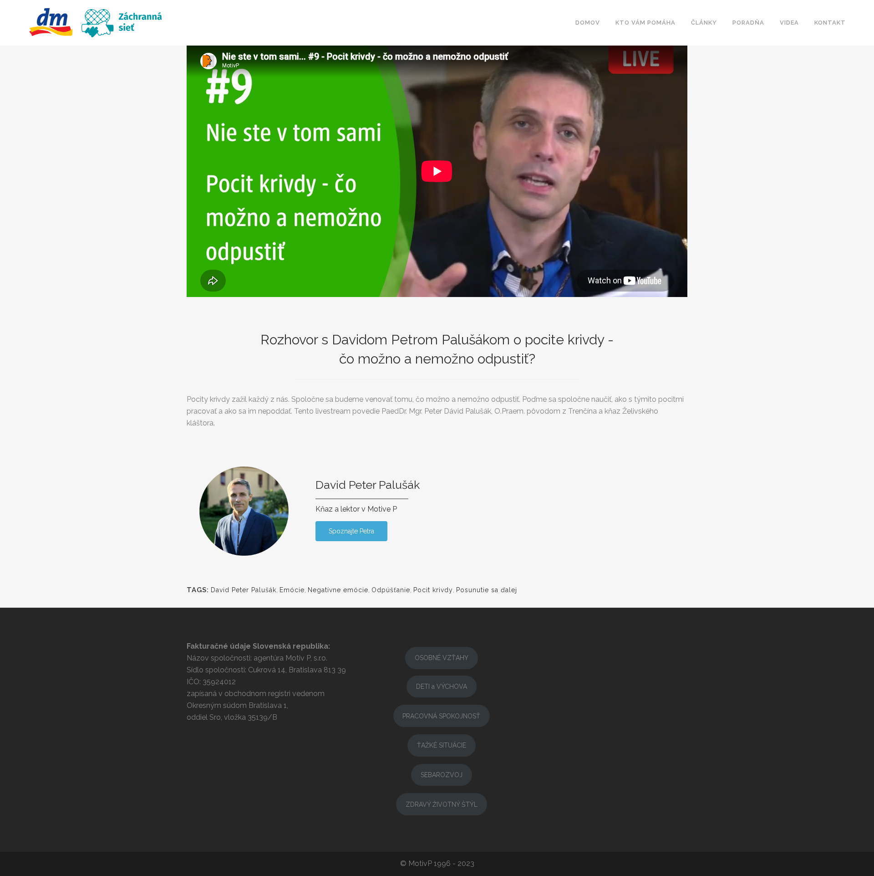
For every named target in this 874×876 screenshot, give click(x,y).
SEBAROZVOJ (441, 775)
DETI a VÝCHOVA (441, 686)
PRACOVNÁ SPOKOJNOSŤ (441, 716)
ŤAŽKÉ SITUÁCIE (441, 745)
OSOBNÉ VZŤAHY (441, 657)
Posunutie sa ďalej (486, 590)
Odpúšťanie (390, 590)
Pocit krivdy (433, 590)
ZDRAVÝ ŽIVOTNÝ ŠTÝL (442, 804)
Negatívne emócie (338, 590)
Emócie (292, 590)
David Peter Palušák (243, 590)
